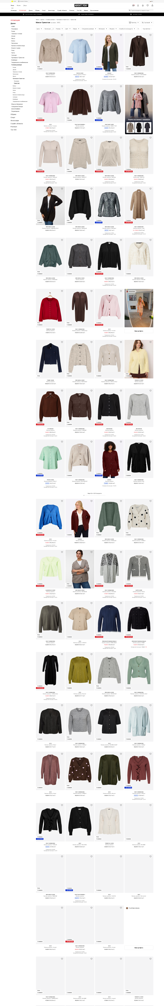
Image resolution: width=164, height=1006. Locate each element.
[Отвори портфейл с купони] (133, 5)
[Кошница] (152, 5)
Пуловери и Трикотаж (63, 19)
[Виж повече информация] (50, 79)
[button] (134, 22)
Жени (12, 5)
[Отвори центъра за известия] (143, 5)
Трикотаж (73, 19)
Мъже (18, 5)
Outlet (14, 1)
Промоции (48, 28)
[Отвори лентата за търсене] (129, 10)
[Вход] (138, 5)
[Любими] (148, 5)
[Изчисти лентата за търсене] (152, 10)
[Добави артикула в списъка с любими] (62, 35)
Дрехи (42, 19)
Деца (25, 5)
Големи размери (50, 19)
